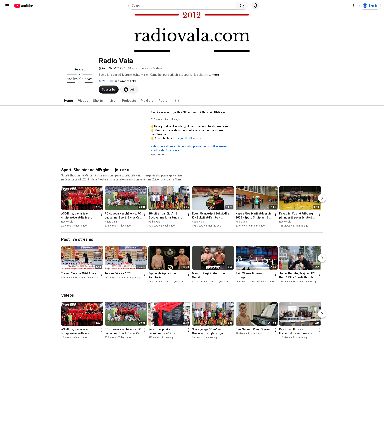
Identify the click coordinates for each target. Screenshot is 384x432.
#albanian (170, 146)
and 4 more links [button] (125, 81)
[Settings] (353, 5)
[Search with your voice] (256, 6)
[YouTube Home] (23, 5)
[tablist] (192, 101)
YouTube (108, 81)
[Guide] (7, 5)
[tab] (68, 101)
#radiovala (157, 150)
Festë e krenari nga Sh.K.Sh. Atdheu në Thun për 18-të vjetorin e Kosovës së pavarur (191, 112)
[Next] (322, 198)
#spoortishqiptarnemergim (194, 146)
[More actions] (101, 214)
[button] (158, 154)
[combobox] (183, 5)
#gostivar (171, 150)
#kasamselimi (221, 146)
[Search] (242, 6)
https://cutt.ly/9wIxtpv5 (187, 138)
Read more (158, 154)
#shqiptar (157, 146)
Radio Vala (67, 221)
